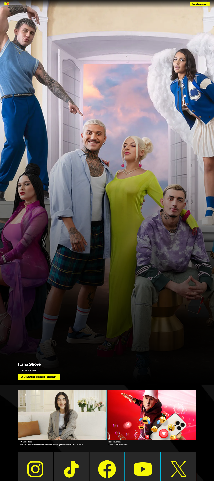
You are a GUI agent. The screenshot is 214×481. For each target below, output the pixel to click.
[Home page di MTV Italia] (6, 3)
